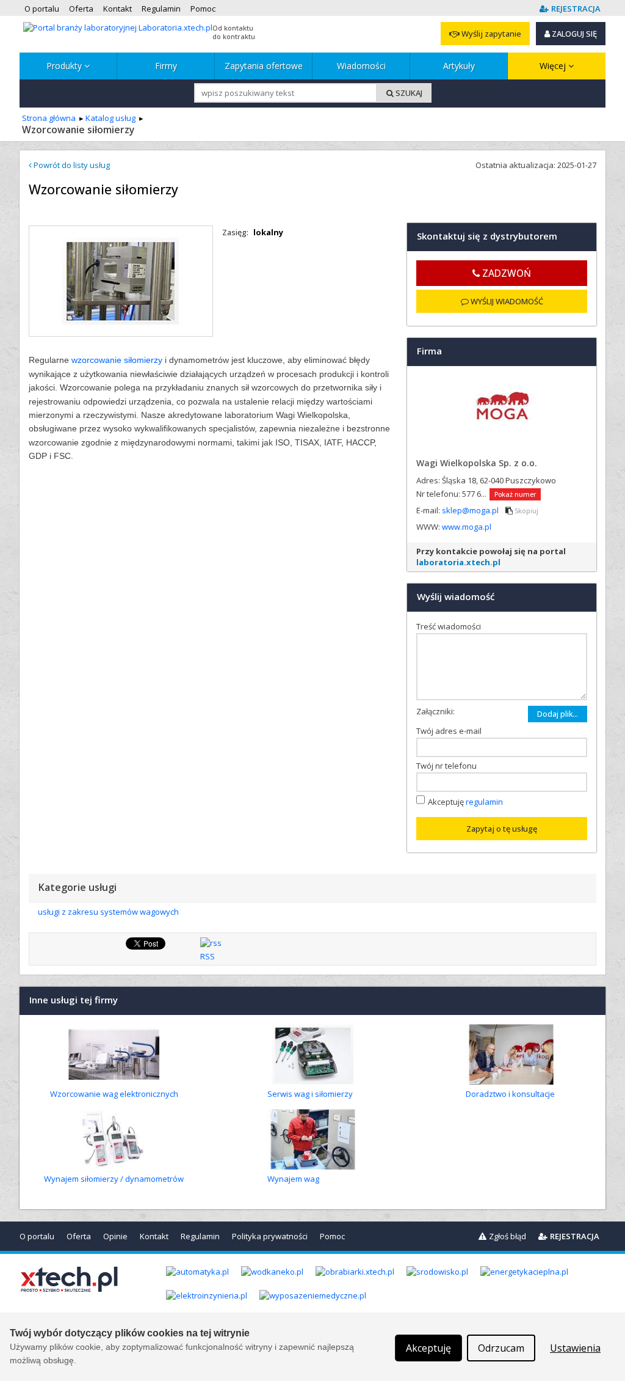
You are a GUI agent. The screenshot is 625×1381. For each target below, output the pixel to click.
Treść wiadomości (451, 626)
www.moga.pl (466, 526)
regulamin (484, 801)
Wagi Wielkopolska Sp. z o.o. (476, 463)
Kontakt (154, 1236)
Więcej (554, 65)
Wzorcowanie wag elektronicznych (114, 1093)
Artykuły (459, 65)
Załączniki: (435, 711)
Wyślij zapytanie (490, 33)
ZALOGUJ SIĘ (573, 33)
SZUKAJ (408, 92)
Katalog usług (110, 117)
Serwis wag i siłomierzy (310, 1093)
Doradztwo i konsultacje (510, 1093)
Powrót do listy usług (71, 164)
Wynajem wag (293, 1178)
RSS (207, 956)
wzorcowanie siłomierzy (116, 360)
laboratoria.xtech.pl (458, 562)
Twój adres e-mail (451, 730)
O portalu (37, 1236)
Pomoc (332, 1236)
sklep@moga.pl (471, 510)
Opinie (115, 1236)
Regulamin (200, 1236)
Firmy (166, 65)
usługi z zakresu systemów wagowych (108, 911)
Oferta (79, 1236)
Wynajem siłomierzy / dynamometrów (114, 1178)
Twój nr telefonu (449, 765)
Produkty (65, 65)
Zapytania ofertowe (264, 65)
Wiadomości (361, 65)
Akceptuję (465, 801)
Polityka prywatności (270, 1236)
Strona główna (49, 117)
